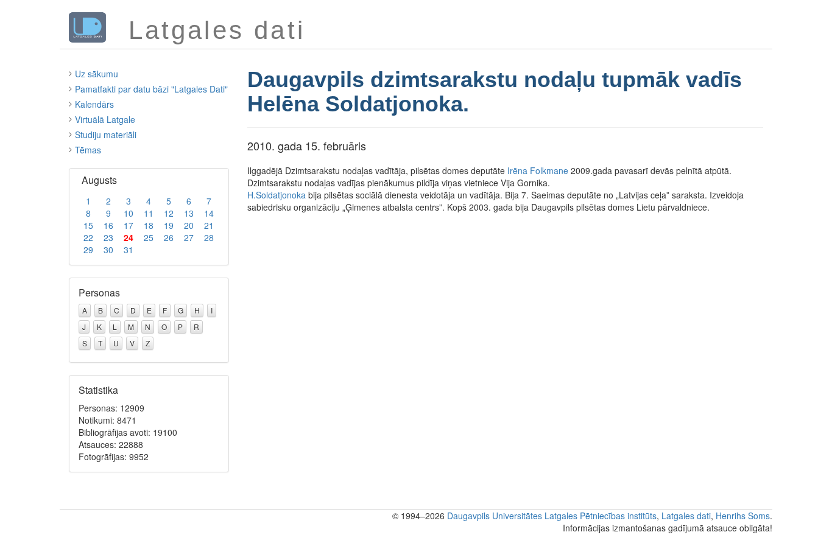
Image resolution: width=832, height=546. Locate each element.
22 (88, 237)
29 (88, 249)
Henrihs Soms (743, 515)
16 (108, 225)
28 (209, 237)
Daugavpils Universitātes (494, 515)
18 (148, 225)
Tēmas (88, 150)
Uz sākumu (96, 74)
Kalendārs (94, 104)
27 (189, 237)
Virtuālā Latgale (105, 119)
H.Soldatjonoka (276, 195)
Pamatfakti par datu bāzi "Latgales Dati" (151, 89)
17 (128, 225)
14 (209, 213)
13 (189, 213)
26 (169, 237)
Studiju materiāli (105, 134)
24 (128, 237)
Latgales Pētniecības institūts (601, 515)
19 (169, 225)
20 (189, 225)
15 (88, 225)
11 (148, 213)
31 (128, 249)
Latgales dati (686, 515)
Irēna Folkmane (537, 170)
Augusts (99, 180)
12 (169, 213)
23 (108, 237)
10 (128, 213)
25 (148, 237)
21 (209, 225)
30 (108, 249)
